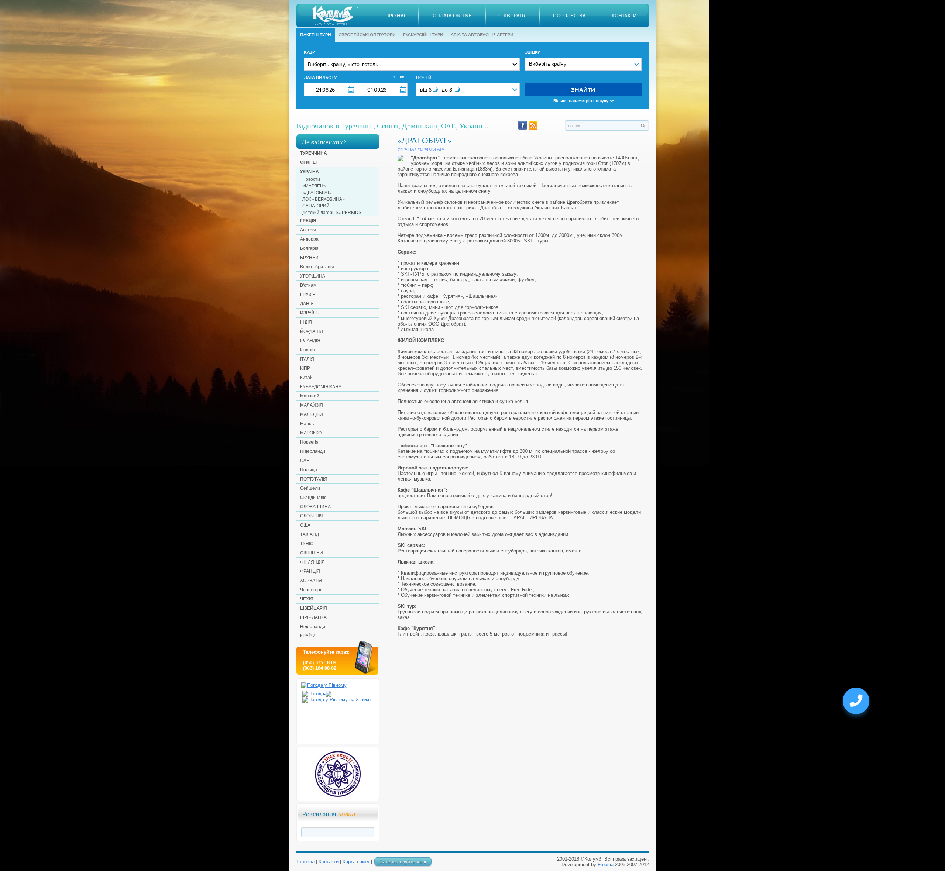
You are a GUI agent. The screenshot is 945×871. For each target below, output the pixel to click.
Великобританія (317, 266)
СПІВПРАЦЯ (512, 15)
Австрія (308, 230)
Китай (306, 377)
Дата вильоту (356, 77)
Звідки (533, 52)
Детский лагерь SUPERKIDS (331, 212)
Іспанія (307, 349)
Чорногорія (312, 589)
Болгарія (309, 248)
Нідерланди (312, 451)
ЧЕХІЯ (306, 599)
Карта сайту (356, 861)
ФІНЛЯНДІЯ (312, 562)
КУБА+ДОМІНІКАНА (320, 386)
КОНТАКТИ (624, 15)
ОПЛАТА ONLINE (452, 15)
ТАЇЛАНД (309, 534)
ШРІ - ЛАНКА (313, 617)
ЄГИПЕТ (309, 162)
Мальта (308, 423)
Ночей (424, 77)
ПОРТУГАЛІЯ (313, 479)
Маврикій (309, 396)
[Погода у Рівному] (324, 685)
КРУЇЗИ (308, 635)
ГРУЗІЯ (308, 294)
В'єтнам (308, 285)
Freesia (606, 864)
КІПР (305, 368)
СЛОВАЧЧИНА (315, 506)
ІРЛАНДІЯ (310, 340)
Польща (308, 469)
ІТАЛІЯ (307, 359)
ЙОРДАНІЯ (311, 331)
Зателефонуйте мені (403, 861)
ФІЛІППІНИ (311, 552)
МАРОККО (311, 433)
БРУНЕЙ (309, 257)
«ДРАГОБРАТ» (317, 192)
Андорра (309, 239)
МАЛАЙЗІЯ (311, 405)
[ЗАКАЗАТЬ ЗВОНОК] (856, 703)
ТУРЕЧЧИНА (313, 153)
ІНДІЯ (306, 322)
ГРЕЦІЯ (308, 220)
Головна (305, 861)
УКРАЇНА (309, 171)
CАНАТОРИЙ (316, 206)
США (305, 525)
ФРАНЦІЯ (310, 571)
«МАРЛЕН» (314, 186)
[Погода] (316, 692)
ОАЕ (304, 460)
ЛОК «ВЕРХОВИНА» (323, 199)
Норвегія (309, 442)
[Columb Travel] (335, 15)
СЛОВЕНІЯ (311, 516)
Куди (310, 52)
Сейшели (310, 488)
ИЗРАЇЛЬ (309, 313)
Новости (311, 179)
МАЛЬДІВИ (311, 414)
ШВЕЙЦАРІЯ (313, 608)
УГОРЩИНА (312, 276)
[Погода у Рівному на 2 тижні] (337, 698)
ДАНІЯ (307, 303)
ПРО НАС (396, 15)
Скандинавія (313, 497)
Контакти (329, 861)
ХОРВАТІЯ (311, 580)
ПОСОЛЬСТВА (569, 15)
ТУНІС (306, 543)
